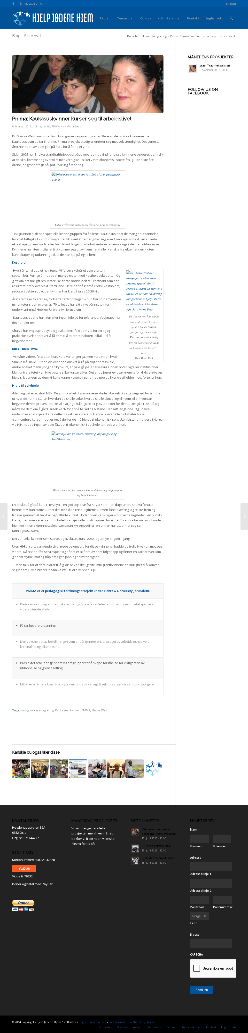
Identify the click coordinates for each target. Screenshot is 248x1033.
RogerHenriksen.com (92, 1022)
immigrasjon (29, 710)
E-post (194, 935)
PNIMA (56, 126)
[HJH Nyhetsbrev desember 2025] (153, 768)
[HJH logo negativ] (53, 18)
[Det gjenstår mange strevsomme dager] (21, 768)
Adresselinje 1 (201, 874)
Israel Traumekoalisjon (214, 65)
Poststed (197, 907)
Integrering (43, 126)
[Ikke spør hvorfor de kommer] (40, 768)
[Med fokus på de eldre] (97, 768)
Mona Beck (74, 126)
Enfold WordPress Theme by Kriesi (131, 1022)
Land (194, 923)
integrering (46, 710)
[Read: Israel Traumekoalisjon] (192, 68)
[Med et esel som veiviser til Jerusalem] (134, 768)
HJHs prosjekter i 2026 (156, 846)
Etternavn (220, 846)
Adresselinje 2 (201, 891)
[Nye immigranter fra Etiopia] (59, 768)
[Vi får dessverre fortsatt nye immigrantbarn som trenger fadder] (244, 516)
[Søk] (231, 18)
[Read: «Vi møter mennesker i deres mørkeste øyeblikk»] (135, 832)
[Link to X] (20, 3)
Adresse (197, 858)
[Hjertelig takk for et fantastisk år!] (4, 516)
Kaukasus (62, 710)
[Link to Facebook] (13, 3)
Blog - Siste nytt (26, 35)
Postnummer (222, 907)
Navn (195, 829)
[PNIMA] (87, 84)
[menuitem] (230, 3)
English (231, 3)
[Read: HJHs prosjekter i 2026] (135, 848)
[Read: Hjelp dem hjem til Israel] (135, 860)
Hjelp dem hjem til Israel (158, 858)
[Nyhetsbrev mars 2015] (78, 768)
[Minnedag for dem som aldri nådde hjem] (116, 768)
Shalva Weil (99, 710)
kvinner (75, 710)
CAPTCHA (196, 955)
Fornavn (196, 846)
